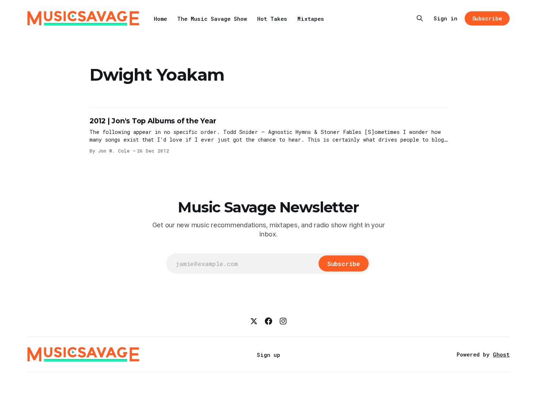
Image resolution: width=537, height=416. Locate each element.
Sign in (445, 18)
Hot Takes (272, 18)
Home (160, 18)
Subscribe (487, 18)
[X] (254, 321)
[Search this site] (420, 18)
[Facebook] (268, 321)
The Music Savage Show (212, 18)
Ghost (501, 354)
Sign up (268, 354)
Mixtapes (310, 18)
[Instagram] (283, 321)
